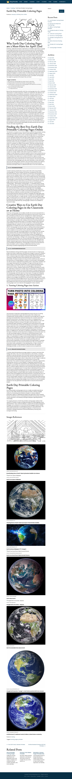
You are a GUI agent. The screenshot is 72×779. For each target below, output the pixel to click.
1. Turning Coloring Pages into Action (17, 85)
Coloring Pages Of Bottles (56, 47)
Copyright (39, 776)
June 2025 (51, 77)
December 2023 (53, 112)
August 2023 (52, 119)
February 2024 (52, 108)
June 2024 (51, 100)
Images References (13, 88)
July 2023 (51, 121)
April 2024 (51, 104)
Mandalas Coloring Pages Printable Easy (38, 753)
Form (50, 1)
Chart (38, 1)
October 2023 (52, 116)
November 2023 (53, 114)
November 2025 (53, 67)
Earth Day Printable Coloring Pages (15, 87)
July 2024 (51, 98)
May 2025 (51, 79)
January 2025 (52, 87)
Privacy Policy (33, 776)
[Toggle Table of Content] (40, 80)
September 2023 (53, 117)
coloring (12, 739)
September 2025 (53, 71)
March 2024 (52, 106)
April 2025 (51, 81)
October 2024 (52, 92)
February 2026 (52, 61)
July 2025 (51, 75)
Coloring (44, 1)
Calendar (32, 1)
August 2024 (52, 96)
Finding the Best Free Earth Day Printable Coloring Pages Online (21, 83)
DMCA (42, 776)
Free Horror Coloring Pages (56, 35)
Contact (46, 776)
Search (49, 8)
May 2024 (51, 102)
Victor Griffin (24, 14)
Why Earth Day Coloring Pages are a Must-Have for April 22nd (21, 81)
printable (20, 739)
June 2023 (51, 123)
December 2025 (53, 65)
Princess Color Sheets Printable (25, 753)
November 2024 (53, 90)
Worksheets (62, 1)
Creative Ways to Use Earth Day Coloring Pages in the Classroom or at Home (24, 84)
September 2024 (53, 94)
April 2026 (51, 57)
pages (16, 739)
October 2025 (52, 69)
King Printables (14, 1)
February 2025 (52, 85)
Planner (55, 1)
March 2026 (52, 59)
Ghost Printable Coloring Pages (11, 753)
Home (20, 1)
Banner (26, 1)
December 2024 (53, 88)
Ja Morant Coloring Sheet (56, 33)
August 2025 (52, 73)
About (28, 776)
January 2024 (52, 110)
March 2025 (52, 83)
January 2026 (52, 63)
